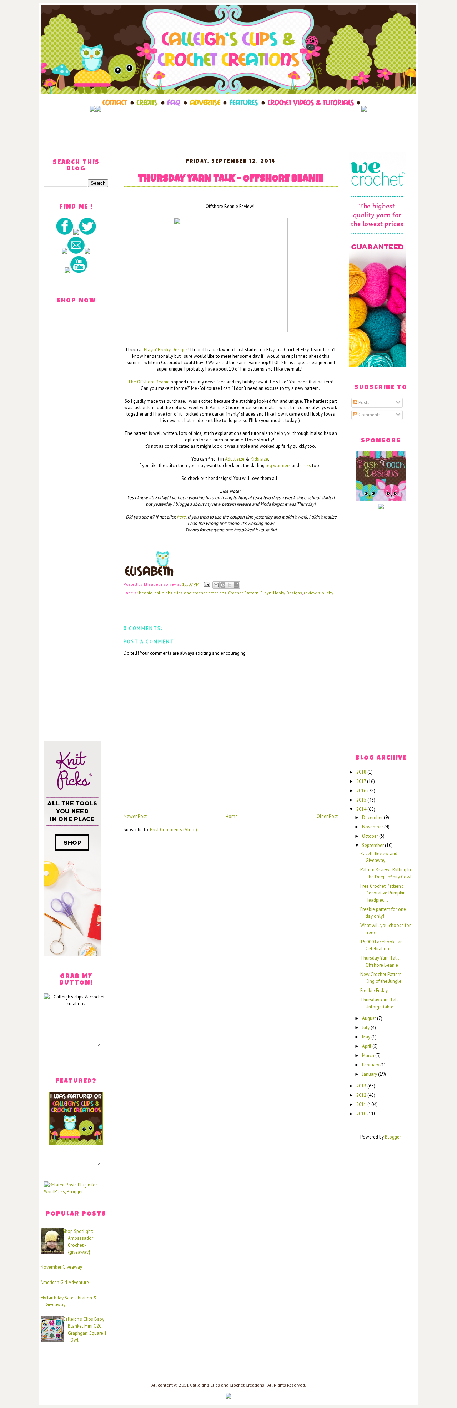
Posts (363, 403)
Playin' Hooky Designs (166, 350)
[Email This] (216, 585)
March (368, 1055)
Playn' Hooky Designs (281, 592)
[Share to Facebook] (236, 585)
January (370, 1074)
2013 (361, 1086)
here (181, 517)
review (310, 592)
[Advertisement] (228, 129)
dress (305, 465)
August (369, 1018)
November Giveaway (61, 1267)
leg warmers (278, 465)
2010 (361, 1114)
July (366, 1028)
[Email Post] (206, 584)
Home (232, 816)
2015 (361, 800)
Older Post (327, 816)
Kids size (259, 459)
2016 (361, 791)
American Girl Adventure (64, 1282)
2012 (361, 1095)
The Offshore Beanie (149, 382)
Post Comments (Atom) (173, 830)
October (370, 836)
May (366, 1037)
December (373, 817)
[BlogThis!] (222, 585)
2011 (361, 1104)
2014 (361, 809)
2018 (361, 772)
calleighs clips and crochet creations (190, 592)
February (371, 1065)
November (373, 827)
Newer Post (135, 816)
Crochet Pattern (243, 592)
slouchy (325, 592)
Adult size (235, 459)
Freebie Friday (374, 990)
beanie (145, 592)
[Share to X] (229, 585)
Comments (369, 415)
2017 (361, 781)
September (373, 845)
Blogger (393, 1137)
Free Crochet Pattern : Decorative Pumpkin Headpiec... (383, 893)
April (367, 1046)
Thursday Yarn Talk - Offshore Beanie (230, 179)
